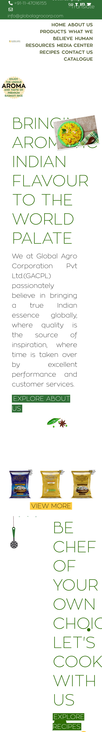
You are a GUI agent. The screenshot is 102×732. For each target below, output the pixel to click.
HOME (58, 24)
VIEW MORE (51, 506)
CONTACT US (77, 52)
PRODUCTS (53, 31)
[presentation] (9, 486)
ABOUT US (80, 24)
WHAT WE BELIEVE (73, 35)
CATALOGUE (78, 59)
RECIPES (50, 52)
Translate (83, 6)
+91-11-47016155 (30, 3)
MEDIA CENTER (75, 45)
